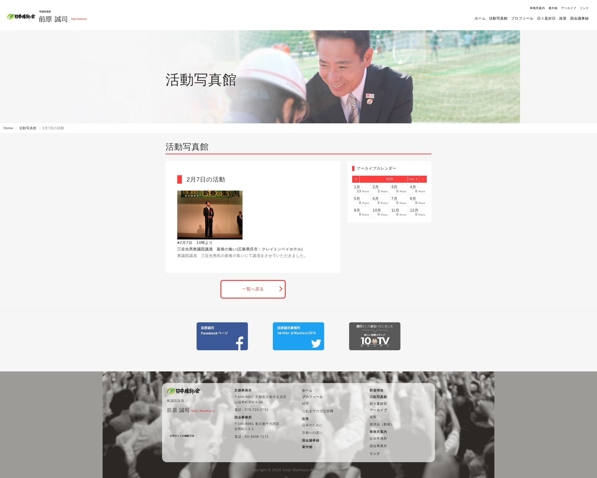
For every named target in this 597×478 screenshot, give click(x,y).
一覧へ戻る (253, 289)
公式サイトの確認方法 (182, 435)
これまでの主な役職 (317, 411)
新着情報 (377, 390)
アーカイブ (568, 8)
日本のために (312, 425)
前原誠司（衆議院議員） (62, 15)
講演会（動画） (382, 424)
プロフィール (522, 18)
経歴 (305, 403)
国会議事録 (579, 18)
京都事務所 (378, 438)
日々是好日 (546, 18)
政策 (563, 18)
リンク (584, 8)
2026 (389, 179)
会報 (373, 417)
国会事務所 (378, 446)
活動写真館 (498, 18)
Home (8, 128)
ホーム (480, 18)
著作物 (553, 8)
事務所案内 (537, 8)
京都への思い (312, 432)
